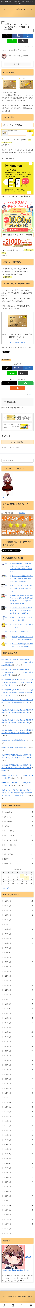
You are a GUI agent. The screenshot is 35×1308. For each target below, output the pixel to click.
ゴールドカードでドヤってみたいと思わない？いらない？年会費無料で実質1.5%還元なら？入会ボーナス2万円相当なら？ (16, 792)
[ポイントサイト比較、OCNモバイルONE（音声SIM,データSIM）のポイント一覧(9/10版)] (6, 576)
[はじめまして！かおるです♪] (6, 631)
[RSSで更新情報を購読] (17, 388)
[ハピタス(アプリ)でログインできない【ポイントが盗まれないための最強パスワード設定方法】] (6, 608)
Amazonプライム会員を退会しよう (15, 740)
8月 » (8, 888)
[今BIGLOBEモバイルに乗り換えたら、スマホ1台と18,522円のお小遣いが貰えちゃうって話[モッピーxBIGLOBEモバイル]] (6, 595)
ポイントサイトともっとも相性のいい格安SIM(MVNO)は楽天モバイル (21, 588)
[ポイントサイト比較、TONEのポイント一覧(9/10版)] (6, 617)
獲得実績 (22, 513)
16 (26, 879)
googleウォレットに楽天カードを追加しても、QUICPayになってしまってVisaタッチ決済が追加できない (17, 662)
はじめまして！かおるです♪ (21, 631)
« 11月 (3, 888)
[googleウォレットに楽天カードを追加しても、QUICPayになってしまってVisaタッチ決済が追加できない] (6, 563)
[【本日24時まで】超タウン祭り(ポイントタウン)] (6, 624)
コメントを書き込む (17, 442)
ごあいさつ (5, 497)
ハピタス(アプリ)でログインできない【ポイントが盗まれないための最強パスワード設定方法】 (21, 610)
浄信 (4, 770)
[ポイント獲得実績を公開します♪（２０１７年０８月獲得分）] (6, 644)
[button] (23, 41)
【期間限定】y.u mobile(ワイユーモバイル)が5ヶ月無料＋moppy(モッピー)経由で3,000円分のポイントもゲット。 (17, 682)
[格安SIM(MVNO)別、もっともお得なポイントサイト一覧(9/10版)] (6, 637)
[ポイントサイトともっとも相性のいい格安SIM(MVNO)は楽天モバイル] (6, 585)
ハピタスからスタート (17, 342)
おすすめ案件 (7, 359)
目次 (15, 64)
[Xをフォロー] (9, 383)
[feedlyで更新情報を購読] (26, 383)
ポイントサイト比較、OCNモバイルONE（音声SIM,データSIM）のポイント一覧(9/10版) (21, 578)
